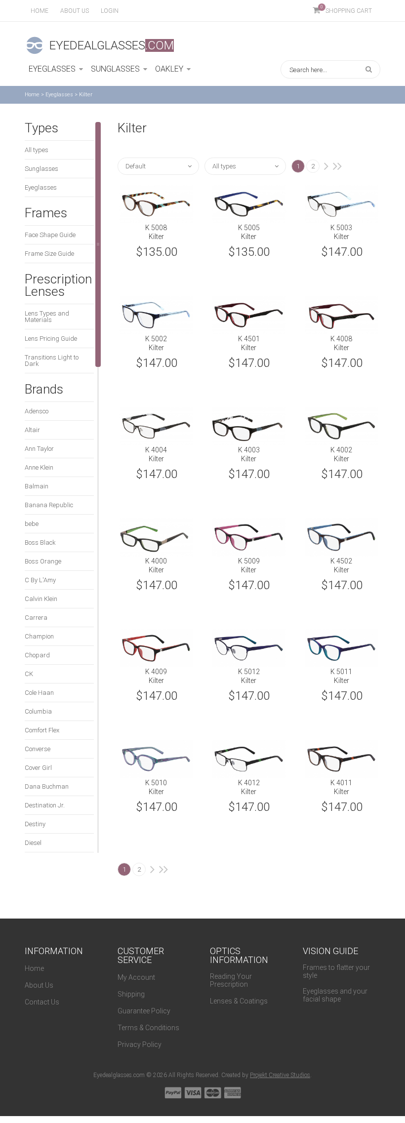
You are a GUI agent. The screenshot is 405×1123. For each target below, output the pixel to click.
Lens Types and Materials (47, 316)
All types (36, 150)
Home (39, 10)
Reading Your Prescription (231, 980)
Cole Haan (39, 692)
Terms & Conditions (148, 1028)
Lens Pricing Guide (51, 338)
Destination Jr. (45, 805)
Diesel (33, 842)
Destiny (35, 824)
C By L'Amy (40, 580)
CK (29, 674)
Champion (39, 636)
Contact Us (42, 1002)
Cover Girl (38, 767)
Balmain (36, 486)
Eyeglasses (59, 94)
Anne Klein (39, 467)
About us (74, 10)
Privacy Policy (140, 1044)
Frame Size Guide (49, 253)
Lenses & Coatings (239, 1001)
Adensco (36, 411)
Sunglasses (41, 168)
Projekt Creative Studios (280, 1075)
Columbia (38, 711)
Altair (32, 430)
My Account (136, 977)
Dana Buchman (47, 786)
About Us (39, 985)
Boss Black (40, 542)
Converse (37, 749)
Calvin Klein (41, 598)
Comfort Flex (42, 730)
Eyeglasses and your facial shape (335, 995)
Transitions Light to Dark (52, 360)
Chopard (37, 655)
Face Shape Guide (50, 235)
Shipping (131, 994)
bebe (32, 523)
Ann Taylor (39, 448)
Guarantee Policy (144, 1011)
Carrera (36, 617)
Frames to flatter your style (336, 971)
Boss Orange (43, 561)
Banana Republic (49, 505)
